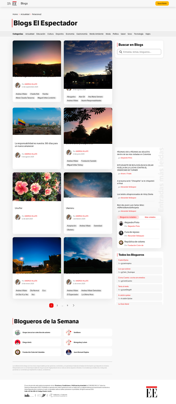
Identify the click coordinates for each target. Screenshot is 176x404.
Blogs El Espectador (45, 23)
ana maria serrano (95, 97)
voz (33, 294)
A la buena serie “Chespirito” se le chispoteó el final (135, 182)
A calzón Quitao (126, 298)
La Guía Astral (123, 304)
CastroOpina (123, 260)
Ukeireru (70, 208)
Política (116, 34)
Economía (70, 34)
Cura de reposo (131, 232)
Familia (45, 94)
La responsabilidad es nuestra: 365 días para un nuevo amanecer (36, 145)
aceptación (71, 226)
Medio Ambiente (97, 34)
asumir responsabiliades (91, 100)
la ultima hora (87, 294)
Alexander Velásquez (128, 187)
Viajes (147, 34)
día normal (34, 290)
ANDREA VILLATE (31, 84)
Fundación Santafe (88, 161)
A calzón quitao (124, 295)
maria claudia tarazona (25, 98)
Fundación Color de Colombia (135, 245)
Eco (44, 290)
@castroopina (126, 263)
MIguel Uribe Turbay (75, 165)
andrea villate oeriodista (91, 290)
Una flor (18, 208)
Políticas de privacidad (79, 385)
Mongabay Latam (80, 342)
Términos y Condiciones (62, 385)
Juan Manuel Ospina (81, 352)
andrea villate (21, 94)
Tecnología (138, 34)
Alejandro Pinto (126, 158)
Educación (40, 34)
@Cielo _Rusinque (128, 272)
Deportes (60, 34)
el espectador (72, 294)
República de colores (134, 241)
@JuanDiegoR (126, 290)
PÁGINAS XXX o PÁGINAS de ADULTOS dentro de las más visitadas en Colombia (134, 153)
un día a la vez (22, 294)
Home (15, 14)
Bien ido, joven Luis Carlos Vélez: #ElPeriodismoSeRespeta (130, 206)
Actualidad (25, 14)
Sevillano (77, 332)
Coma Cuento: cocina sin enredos (131, 277)
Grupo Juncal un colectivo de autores (36, 332)
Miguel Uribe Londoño (46, 98)
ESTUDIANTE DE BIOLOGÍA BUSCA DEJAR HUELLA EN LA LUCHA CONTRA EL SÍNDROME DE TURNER (135, 167)
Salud (123, 34)
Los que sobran (124, 269)
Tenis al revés (123, 286)
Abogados (71, 97)
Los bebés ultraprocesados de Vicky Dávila (135, 194)
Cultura (50, 34)
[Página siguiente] (73, 305)
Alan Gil (82, 97)
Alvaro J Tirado (126, 174)
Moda (108, 34)
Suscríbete (162, 3)
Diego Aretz (27, 342)
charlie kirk (34, 94)
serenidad (98, 226)
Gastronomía (81, 34)
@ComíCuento (126, 281)
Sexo (130, 34)
